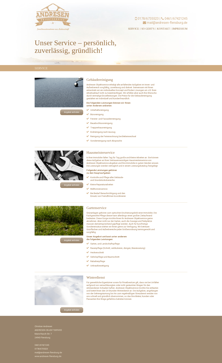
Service (133, 28)
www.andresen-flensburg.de (48, 356)
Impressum (179, 28)
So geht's (148, 28)
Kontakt (163, 28)
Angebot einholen (71, 112)
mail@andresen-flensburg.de (166, 23)
